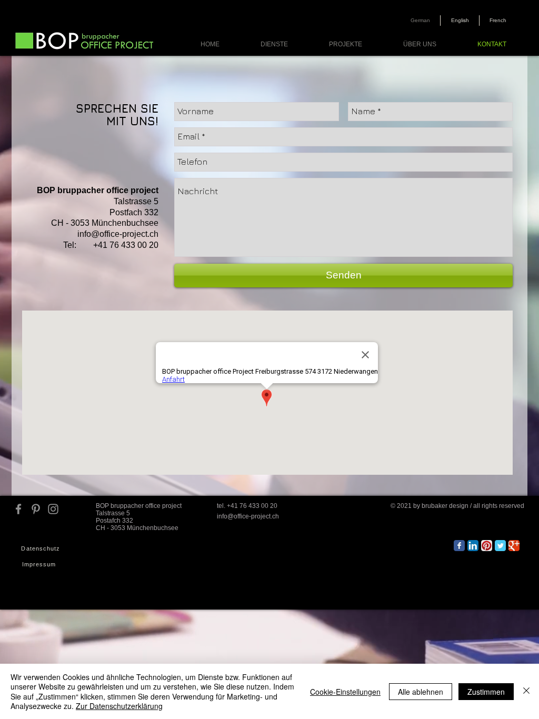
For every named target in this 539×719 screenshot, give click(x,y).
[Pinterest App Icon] (486, 545)
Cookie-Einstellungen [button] (345, 691)
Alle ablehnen (420, 691)
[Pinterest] (36, 509)
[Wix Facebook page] (459, 545)
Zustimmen (486, 691)
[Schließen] (526, 691)
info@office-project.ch (117, 233)
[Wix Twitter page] (500, 545)
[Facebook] (18, 509)
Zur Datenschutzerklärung (119, 706)
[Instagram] (53, 509)
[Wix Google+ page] (514, 545)
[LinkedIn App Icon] (472, 545)
